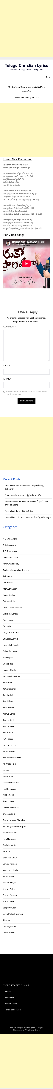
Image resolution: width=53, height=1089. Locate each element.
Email (7, 379)
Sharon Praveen (10, 895)
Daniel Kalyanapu (10, 614)
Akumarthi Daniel (10, 558)
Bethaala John (9, 601)
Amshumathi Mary (11, 564)
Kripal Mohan (9, 751)
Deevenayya (8, 620)
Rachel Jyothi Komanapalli (14, 827)
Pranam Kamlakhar (11, 808)
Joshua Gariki (9, 714)
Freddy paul (8, 658)
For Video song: (13, 234)
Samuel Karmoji (10, 864)
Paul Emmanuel (9, 789)
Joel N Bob (8, 701)
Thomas (6, 920)
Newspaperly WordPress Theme (26, 1030)
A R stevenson (9, 545)
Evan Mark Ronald (11, 645)
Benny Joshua (9, 595)
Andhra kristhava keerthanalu (16, 570)
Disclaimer (9, 998)
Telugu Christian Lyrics (26, 65)
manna (6, 770)
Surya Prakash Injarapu (13, 914)
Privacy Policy (11, 1004)
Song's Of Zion (9, 908)
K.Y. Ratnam (8, 739)
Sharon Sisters (9, 901)
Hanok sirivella (9, 670)
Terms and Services (13, 1010)
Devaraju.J (7, 626)
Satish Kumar (8, 877)
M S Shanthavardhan (12, 758)
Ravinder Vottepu (10, 845)
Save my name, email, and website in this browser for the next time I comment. (26, 393)
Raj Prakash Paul (10, 833)
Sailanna (6, 851)
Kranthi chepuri (9, 745)
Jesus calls (7, 683)
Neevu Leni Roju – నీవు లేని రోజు (19, 511)
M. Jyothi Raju (9, 764)
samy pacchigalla (10, 870)
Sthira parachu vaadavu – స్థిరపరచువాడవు (23, 495)
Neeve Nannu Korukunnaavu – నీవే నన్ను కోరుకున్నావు (28, 517)
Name (7, 366)
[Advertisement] (26, 28)
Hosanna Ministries (11, 676)
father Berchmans (10, 651)
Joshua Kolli (8, 720)
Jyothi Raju (8, 733)
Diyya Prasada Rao (11, 633)
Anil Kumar (8, 576)
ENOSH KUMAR (10, 639)
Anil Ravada (8, 583)
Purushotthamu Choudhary (14, 820)
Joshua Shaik (8, 726)
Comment (9, 327)
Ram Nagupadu (9, 839)
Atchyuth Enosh (10, 589)
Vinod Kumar (8, 933)
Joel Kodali (8, 695)
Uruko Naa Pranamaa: (17, 159)
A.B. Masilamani (10, 551)
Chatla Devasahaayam (12, 608)
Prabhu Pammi (9, 801)
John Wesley (8, 708)
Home (7, 992)
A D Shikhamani (10, 539)
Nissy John (8, 776)
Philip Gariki (8, 795)
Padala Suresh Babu (11, 783)
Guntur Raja (8, 664)
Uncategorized (9, 927)
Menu (47, 77)
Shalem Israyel (9, 883)
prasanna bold (9, 814)
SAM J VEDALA (10, 858)
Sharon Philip (9, 889)
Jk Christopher (9, 689)
